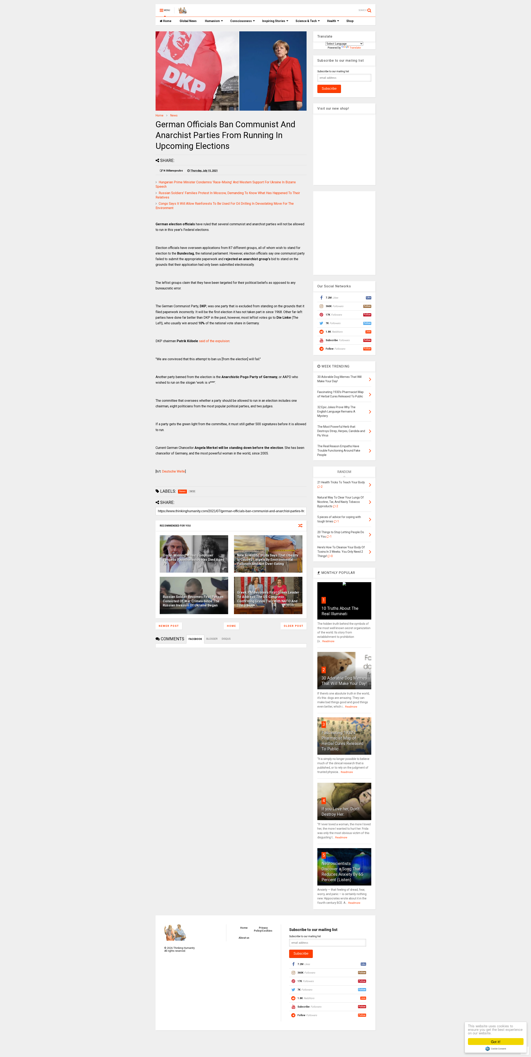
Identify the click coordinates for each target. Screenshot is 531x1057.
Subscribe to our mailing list (333, 71)
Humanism (212, 21)
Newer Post (169, 626)
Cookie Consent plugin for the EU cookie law (495, 1048)
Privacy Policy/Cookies (263, 929)
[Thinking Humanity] (183, 12)
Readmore (328, 641)
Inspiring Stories (273, 21)
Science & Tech (306, 21)
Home (166, 21)
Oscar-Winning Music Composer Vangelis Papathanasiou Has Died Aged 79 (193, 559)
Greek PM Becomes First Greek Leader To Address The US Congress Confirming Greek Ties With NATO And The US (268, 598)
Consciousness (241, 21)
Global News (188, 21)
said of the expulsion (214, 341)
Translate (355, 47)
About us (244, 937)
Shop (349, 21)
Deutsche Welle (173, 471)
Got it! (496, 1041)
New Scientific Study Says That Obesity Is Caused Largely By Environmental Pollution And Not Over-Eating (267, 559)
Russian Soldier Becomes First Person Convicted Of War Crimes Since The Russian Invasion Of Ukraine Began (193, 601)
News (174, 115)
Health (331, 21)
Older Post (293, 626)
